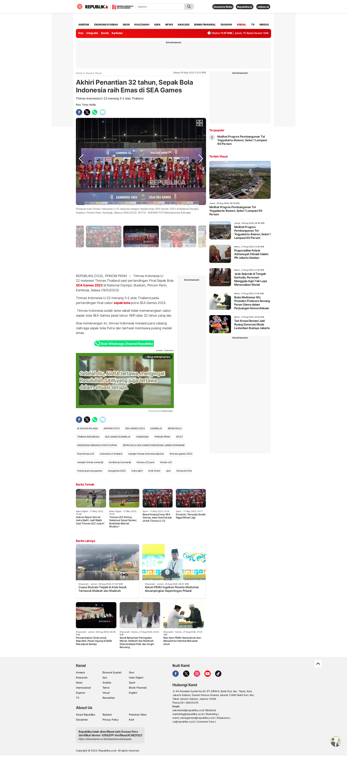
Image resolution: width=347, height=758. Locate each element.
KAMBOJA (156, 428)
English (133, 692)
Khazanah (81, 677)
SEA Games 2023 (89, 285)
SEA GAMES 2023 (135, 428)
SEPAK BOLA (175, 428)
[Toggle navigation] (79, 6)
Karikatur (117, 33)
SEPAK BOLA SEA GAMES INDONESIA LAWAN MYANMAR (154, 445)
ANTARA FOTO (112, 428)
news (169, 24)
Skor (131, 672)
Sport (132, 682)
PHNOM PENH (162, 436)
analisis (183, 24)
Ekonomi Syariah (106, 24)
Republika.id (244, 6)
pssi (168, 470)
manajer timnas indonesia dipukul (146, 453)
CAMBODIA (142, 436)
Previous (81, 208)
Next (201, 208)
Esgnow (80, 692)
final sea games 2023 (181, 453)
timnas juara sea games (89, 470)
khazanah (141, 24)
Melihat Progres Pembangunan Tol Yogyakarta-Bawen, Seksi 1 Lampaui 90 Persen (242, 140)
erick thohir (154, 470)
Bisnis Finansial (205, 24)
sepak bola (122, 303)
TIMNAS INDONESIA (88, 436)
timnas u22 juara (145, 462)
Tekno (106, 687)
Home (79, 73)
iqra (157, 24)
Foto (80, 33)
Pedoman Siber (137, 714)
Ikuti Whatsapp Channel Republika (127, 344)
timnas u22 (166, 462)
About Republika (85, 714)
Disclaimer (82, 719)
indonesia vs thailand (111, 453)
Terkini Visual (218, 156)
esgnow (226, 24)
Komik (105, 33)
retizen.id (263, 6)
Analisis (106, 682)
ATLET (179, 436)
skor (126, 24)
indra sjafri (136, 470)
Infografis (92, 33)
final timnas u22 (85, 453)
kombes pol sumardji (120, 462)
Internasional (83, 687)
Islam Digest (136, 677)
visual (241, 24)
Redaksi (107, 714)
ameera (83, 24)
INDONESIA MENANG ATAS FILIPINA (97, 445)
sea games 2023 (117, 470)
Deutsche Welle (223, 6)
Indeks (264, 24)
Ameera (80, 672)
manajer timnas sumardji (90, 462)
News (79, 682)
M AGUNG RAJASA (87, 428)
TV (253, 24)
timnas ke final (184, 470)
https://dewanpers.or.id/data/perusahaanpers (105, 738)
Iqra (104, 677)
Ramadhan (108, 697)
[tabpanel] (141, 236)
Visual (88, 73)
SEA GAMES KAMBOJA (117, 436)
